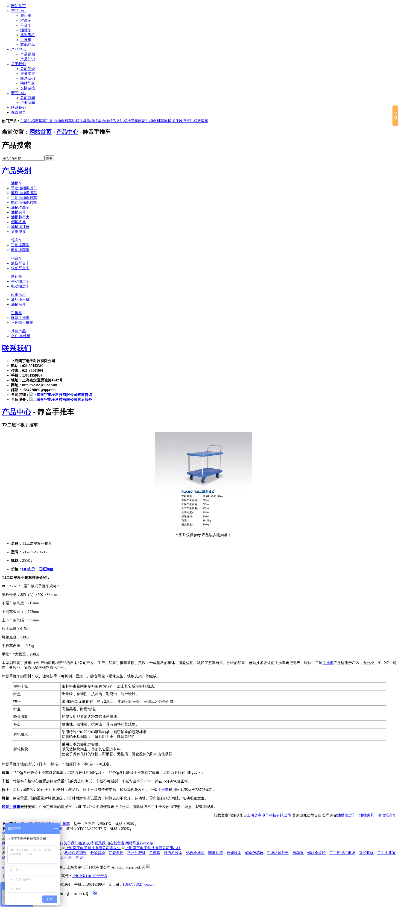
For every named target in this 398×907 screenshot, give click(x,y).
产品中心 (18, 11)
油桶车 (25, 30)
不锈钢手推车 (22, 323)
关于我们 (18, 64)
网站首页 (18, 6)
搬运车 (25, 16)
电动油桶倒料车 (151, 121)
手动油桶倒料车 (59, 121)
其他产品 (27, 45)
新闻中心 (18, 93)
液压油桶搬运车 (195, 121)
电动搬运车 (20, 286)
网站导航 (27, 83)
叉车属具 (18, 232)
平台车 (25, 25)
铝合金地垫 (195, 853)
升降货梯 (97, 853)
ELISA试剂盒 (278, 853)
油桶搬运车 (346, 815)
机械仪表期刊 (75, 853)
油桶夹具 (79, 121)
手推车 (25, 40)
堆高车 (25, 20)
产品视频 (27, 54)
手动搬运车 (20, 281)
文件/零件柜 (20, 336)
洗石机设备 (173, 853)
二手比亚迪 (386, 853)
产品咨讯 (18, 49)
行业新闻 (27, 103)
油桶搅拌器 (173, 121)
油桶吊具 (18, 304)
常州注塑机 (136, 853)
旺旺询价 (46, 569)
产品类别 (16, 171)
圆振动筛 (215, 853)
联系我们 (27, 78)
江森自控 (116, 853)
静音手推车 (20, 318)
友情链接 (27, 88)
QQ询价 (28, 569)
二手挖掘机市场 (342, 853)
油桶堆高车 (129, 121)
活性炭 (66, 858)
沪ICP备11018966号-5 (89, 876)
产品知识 (27, 59)
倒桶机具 (94, 121)
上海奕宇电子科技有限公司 (269, 815)
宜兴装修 (366, 853)
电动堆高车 (20, 250)
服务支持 (27, 74)
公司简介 (27, 69)
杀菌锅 (154, 853)
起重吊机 (27, 35)
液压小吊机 (20, 299)
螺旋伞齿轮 (316, 853)
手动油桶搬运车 (33, 121)
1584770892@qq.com (139, 884)
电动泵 (298, 853)
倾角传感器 (254, 853)
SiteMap (147, 843)
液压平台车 (20, 263)
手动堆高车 (20, 245)
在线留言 (18, 112)
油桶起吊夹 (110, 121)
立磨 (79, 858)
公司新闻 (27, 98)
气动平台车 (20, 268)
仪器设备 (234, 853)
